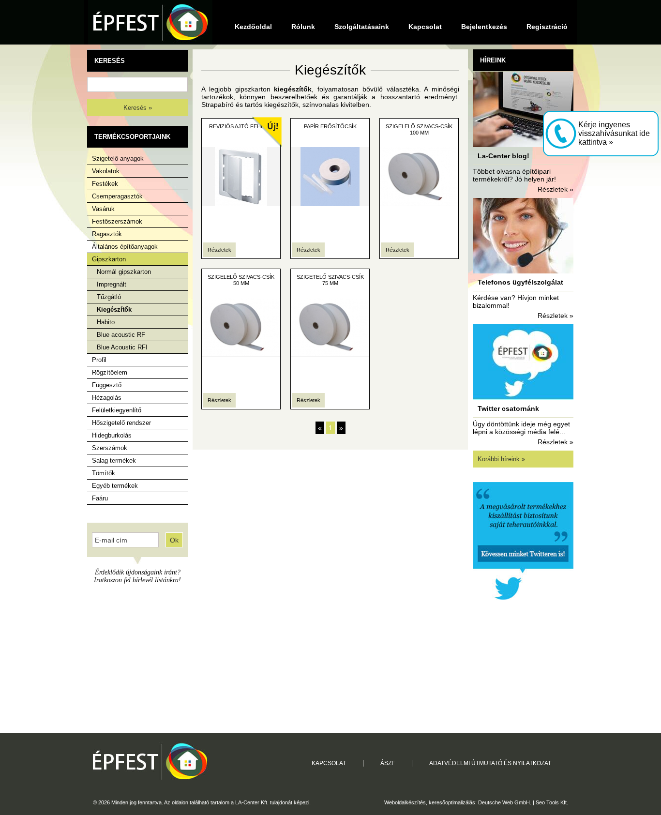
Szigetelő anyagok (118, 158)
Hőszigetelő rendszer (121, 422)
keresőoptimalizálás (452, 802)
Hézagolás (106, 397)
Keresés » (137, 107)
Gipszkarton (109, 259)
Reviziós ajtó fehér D (241, 126)
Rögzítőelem (109, 372)
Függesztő (106, 385)
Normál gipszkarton (124, 271)
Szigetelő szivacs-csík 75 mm (330, 280)
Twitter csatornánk (508, 408)
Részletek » (555, 189)
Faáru (100, 498)
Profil (99, 359)
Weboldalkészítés (405, 802)
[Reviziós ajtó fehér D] (241, 204)
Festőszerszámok (117, 221)
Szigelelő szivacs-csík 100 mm (419, 129)
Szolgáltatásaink (361, 26)
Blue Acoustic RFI (122, 347)
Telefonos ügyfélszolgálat (520, 282)
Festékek (105, 183)
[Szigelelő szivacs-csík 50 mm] (241, 354)
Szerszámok (109, 448)
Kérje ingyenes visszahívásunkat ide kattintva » (614, 133)
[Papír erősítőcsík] (330, 204)
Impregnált (111, 284)
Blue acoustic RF (121, 334)
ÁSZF (387, 763)
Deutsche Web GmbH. (504, 802)
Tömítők (103, 473)
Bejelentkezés (484, 26)
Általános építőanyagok (125, 246)
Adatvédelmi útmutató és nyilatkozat (490, 763)
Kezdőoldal (253, 26)
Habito (106, 322)
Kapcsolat (425, 26)
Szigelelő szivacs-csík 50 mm (241, 280)
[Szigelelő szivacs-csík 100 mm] (419, 204)
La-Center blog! (503, 156)
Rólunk (303, 26)
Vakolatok (106, 171)
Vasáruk (103, 208)
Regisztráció (547, 26)
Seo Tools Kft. (552, 802)
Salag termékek (114, 460)
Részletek (219, 250)
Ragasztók (107, 234)
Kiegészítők (114, 309)
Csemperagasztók (117, 196)
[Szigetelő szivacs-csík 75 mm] (330, 354)
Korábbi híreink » (501, 459)
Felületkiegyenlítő (116, 410)
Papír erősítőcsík (330, 126)
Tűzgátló (109, 297)
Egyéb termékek (115, 485)
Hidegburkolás (112, 435)
